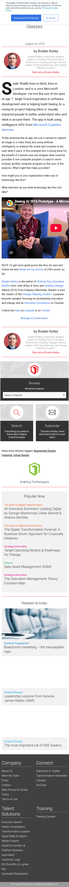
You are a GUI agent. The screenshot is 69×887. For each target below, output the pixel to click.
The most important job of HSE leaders (32, 745)
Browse (34, 383)
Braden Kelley (10, 281)
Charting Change (53, 285)
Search (17, 426)
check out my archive (31, 269)
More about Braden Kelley (45, 72)
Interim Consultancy (13, 826)
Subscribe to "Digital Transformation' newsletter (51, 773)
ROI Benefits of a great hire (15, 867)
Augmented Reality (45, 450)
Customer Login (11, 859)
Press (5, 780)
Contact (6, 785)
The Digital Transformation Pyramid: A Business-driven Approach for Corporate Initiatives (33, 534)
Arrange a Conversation (34, 318)
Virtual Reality (21, 455)
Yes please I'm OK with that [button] (26, 17)
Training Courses (45, 816)
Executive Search (12, 822)
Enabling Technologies (34, 482)
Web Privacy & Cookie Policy (15, 792)
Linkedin (29, 310)
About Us (7, 771)
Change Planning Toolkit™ (37, 294)
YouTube (41, 785)
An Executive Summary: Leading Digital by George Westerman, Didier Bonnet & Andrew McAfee (32, 513)
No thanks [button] (50, 17)
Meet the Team (10, 775)
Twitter (46, 310)
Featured (7, 455)
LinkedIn (41, 780)
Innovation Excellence (37, 303)
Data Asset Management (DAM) (28, 567)
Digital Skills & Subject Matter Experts (14, 838)
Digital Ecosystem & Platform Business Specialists (13, 850)
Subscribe (52, 426)
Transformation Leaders (16, 831)
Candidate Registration (15, 873)
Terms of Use (9, 799)
